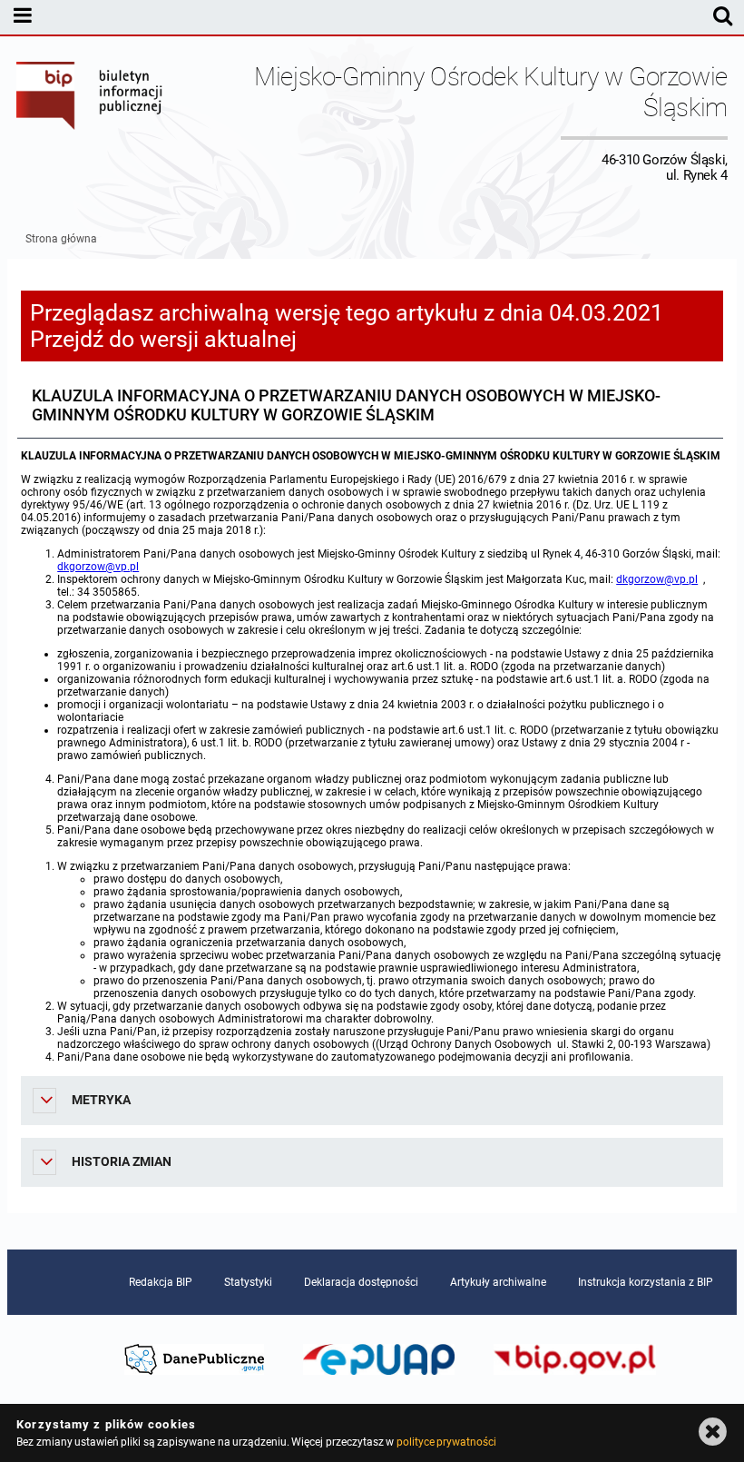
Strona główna (61, 238)
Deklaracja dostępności (361, 1282)
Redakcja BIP (160, 1282)
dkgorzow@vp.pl (98, 566)
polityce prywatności (446, 1442)
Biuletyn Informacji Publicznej (89, 122)
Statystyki (248, 1282)
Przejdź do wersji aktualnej (163, 339)
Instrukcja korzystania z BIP (645, 1282)
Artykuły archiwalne (498, 1282)
